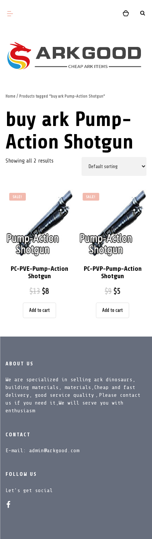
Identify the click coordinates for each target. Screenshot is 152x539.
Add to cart (39, 310)
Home (10, 96)
